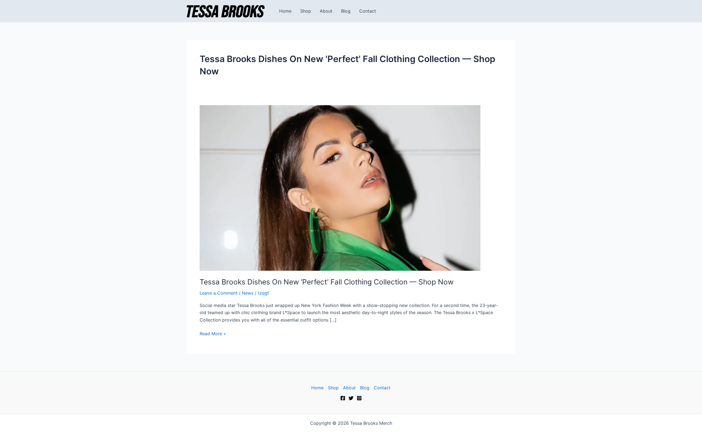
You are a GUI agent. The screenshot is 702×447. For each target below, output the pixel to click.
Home (285, 11)
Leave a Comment (218, 293)
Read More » (213, 333)
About (326, 11)
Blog (345, 11)
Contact (367, 11)
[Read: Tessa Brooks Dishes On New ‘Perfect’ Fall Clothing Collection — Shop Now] (340, 187)
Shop (305, 11)
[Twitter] (351, 398)
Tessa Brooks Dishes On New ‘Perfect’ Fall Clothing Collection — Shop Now (327, 282)
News (247, 293)
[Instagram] (359, 398)
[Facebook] (342, 398)
